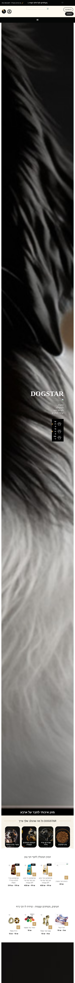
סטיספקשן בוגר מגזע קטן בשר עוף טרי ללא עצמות (45, 880)
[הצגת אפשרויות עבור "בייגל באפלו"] (18, 927)
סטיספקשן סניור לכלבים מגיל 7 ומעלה (13, 880)
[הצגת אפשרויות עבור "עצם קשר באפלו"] (50, 927)
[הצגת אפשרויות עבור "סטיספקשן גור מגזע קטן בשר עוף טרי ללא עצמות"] (34, 874)
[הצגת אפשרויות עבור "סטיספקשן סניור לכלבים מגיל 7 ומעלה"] (18, 874)
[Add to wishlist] (57, 865)
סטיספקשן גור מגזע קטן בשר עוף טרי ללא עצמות (29, 880)
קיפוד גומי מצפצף (29, 928)
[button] (62, 2)
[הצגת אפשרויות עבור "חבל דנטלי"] (66, 924)
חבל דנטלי (61, 928)
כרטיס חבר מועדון (61, 881)
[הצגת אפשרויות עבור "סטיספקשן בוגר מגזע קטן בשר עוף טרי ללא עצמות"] (50, 874)
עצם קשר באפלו (45, 931)
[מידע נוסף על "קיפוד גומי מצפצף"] (34, 924)
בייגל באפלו (13, 931)
